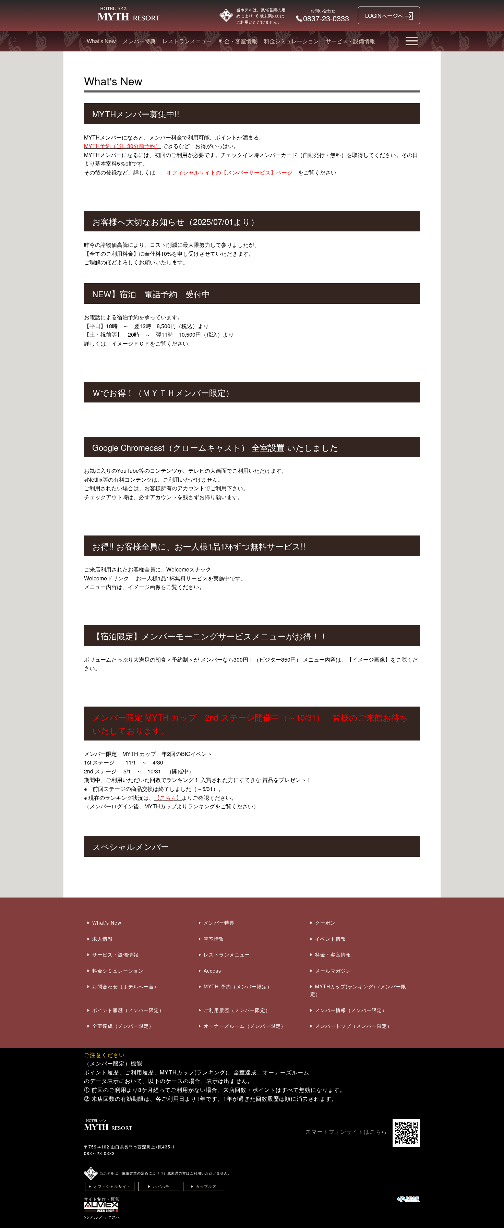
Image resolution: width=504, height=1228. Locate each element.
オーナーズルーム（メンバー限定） (245, 1025)
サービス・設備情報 (350, 41)
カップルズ (206, 1186)
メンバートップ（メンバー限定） (353, 1025)
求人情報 (102, 938)
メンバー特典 (139, 41)
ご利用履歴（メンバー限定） (237, 1010)
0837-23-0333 (99, 1153)
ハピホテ (161, 1186)
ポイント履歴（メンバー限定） (128, 1010)
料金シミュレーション (291, 41)
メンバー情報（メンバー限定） (351, 1010)
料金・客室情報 (238, 41)
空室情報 (214, 938)
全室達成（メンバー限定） (123, 1025)
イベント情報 (330, 938)
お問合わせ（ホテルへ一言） (125, 986)
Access (212, 970)
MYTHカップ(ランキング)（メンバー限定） (358, 990)
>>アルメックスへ (102, 1217)
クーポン (325, 922)
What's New (101, 41)
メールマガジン (333, 970)
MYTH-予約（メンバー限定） (238, 986)
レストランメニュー (187, 41)
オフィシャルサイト (112, 1186)
